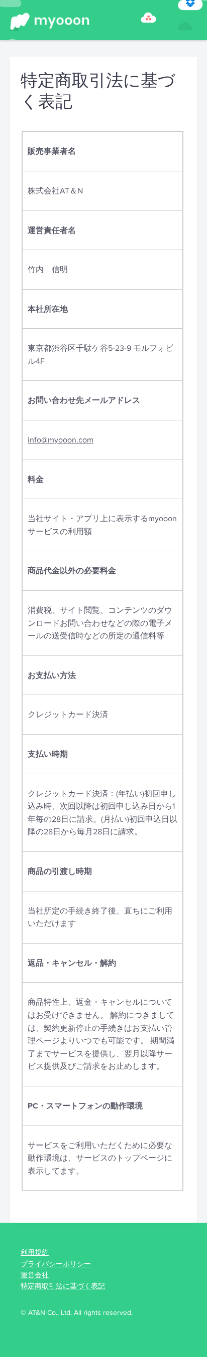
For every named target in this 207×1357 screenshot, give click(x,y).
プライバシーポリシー (56, 1264)
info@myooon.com (60, 439)
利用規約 (35, 1252)
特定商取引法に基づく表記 (63, 1286)
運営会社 (35, 1275)
